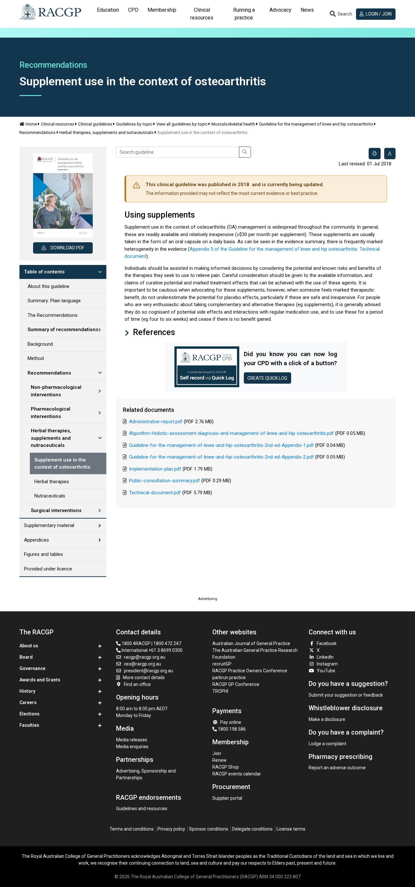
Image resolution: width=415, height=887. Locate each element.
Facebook (327, 643)
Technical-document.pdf (155, 493)
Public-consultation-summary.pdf (164, 481)
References (153, 332)
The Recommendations (52, 315)
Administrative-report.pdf (156, 422)
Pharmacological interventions (50, 412)
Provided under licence (48, 569)
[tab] (108, 14)
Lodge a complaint (327, 743)
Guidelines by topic (134, 124)
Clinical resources (57, 124)
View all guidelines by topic (182, 124)
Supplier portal (227, 798)
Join (216, 753)
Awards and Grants (39, 679)
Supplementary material (49, 525)
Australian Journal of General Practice (251, 643)
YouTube (326, 670)
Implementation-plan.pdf (155, 469)
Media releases (131, 739)
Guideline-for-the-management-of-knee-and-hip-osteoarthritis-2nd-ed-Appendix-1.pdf (221, 445)
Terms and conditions (132, 829)
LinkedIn (325, 657)
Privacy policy (171, 829)
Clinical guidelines (95, 124)
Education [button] (108, 10)
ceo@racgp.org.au (142, 663)
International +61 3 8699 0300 (152, 650)
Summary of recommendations (63, 329)
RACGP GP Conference (235, 684)
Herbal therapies (51, 482)
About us (28, 645)
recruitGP (221, 663)
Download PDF (67, 247)
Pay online (230, 722)
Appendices (36, 540)
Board (26, 657)
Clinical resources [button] (201, 14)
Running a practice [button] (244, 14)
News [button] (307, 10)
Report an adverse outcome (337, 767)
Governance (32, 668)
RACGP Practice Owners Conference (249, 670)
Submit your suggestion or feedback (346, 695)
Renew (219, 760)
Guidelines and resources (141, 808)
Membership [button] (162, 10)
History (27, 691)
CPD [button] (133, 10)
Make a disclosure (327, 719)
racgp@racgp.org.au (144, 657)
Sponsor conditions (208, 829)
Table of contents (44, 272)
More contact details (144, 677)
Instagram (327, 663)
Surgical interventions (56, 510)
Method (36, 358)
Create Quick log (267, 378)
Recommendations (37, 132)
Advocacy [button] (280, 10)
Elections (29, 713)
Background (40, 344)
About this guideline (48, 286)
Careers (28, 702)
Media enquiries (132, 746)
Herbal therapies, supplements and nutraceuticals (106, 132)
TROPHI (220, 691)
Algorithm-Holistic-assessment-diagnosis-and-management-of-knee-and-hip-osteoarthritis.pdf (231, 433)
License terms (291, 829)
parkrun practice (229, 677)
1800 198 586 (231, 729)
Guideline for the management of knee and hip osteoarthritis (316, 124)
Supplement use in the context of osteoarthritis (62, 463)
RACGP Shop (225, 767)
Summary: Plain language (54, 301)
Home (31, 124)
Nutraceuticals (49, 496)
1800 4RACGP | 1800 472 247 (151, 643)
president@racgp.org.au (148, 670)
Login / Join (378, 14)
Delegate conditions (252, 829)
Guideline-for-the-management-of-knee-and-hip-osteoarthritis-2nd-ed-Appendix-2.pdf (221, 457)
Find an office (137, 684)
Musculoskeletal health (233, 124)
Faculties (29, 725)
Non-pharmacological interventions (56, 391)
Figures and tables (43, 554)
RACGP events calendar (236, 773)
